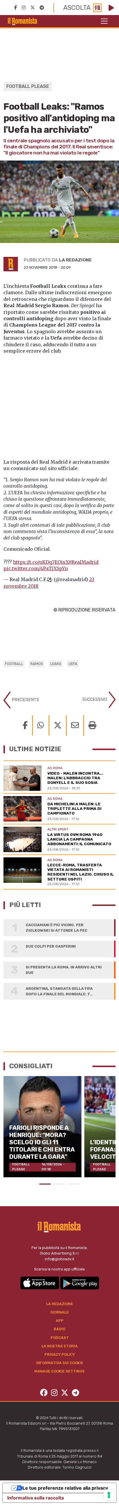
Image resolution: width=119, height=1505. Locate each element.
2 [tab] (59, 1184)
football (14, 664)
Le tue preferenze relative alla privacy (65, 1488)
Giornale (59, 1312)
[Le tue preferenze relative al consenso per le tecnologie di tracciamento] (108, 1494)
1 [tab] (45, 1184)
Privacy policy (59, 1354)
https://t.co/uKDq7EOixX (40, 562)
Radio (59, 1329)
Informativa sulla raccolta (35, 1498)
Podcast (60, 1337)
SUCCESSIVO (95, 699)
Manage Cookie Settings (59, 1371)
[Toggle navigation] (104, 21)
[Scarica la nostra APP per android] (79, 1283)
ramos (36, 664)
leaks (55, 664)
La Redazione (59, 1304)
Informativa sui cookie (59, 1363)
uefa (72, 664)
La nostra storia (60, 1346)
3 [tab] (74, 1184)
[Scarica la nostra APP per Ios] (40, 1283)
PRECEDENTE (25, 699)
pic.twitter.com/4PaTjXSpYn (35, 568)
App (60, 1320)
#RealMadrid (83, 562)
